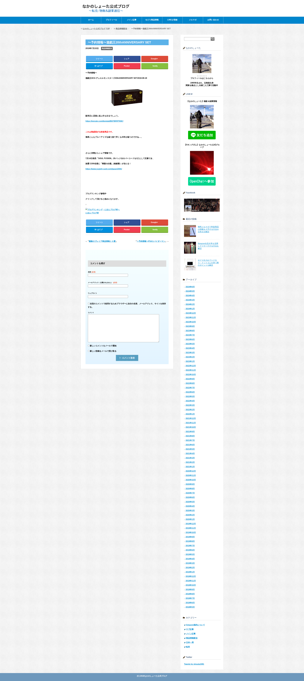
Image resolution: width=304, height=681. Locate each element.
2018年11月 (191, 581)
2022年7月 (190, 388)
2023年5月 (190, 344)
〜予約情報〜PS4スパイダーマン (151, 241)
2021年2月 (190, 462)
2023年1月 (190, 361)
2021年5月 (190, 449)
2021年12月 (191, 418)
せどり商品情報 (152, 20)
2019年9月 (190, 537)
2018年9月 (190, 590)
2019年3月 (190, 563)
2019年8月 (190, 541)
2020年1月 (190, 519)
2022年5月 (190, 396)
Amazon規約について (195, 625)
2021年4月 (190, 453)
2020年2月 (190, 515)
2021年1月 (190, 467)
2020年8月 (190, 489)
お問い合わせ (213, 20)
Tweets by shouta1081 (194, 664)
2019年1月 (190, 572)
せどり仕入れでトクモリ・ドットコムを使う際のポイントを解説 (208, 262)
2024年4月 (190, 296)
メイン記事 (131, 20)
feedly (155, 66)
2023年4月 (190, 348)
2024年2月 (190, 304)
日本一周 (190, 642)
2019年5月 (190, 554)
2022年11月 (191, 370)
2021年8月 (190, 436)
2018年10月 (191, 585)
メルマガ (193, 20)
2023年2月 (190, 357)
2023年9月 (190, 326)
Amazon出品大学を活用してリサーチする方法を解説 (208, 245)
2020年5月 (190, 502)
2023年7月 (190, 335)
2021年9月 (190, 432)
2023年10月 (191, 322)
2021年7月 (190, 440)
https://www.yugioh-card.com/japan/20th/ (104, 169)
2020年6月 (190, 497)
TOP (96, 29)
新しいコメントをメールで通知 (103, 346)
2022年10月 (191, 375)
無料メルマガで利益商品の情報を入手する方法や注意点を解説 (208, 229)
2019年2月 (190, 568)
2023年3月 (190, 353)
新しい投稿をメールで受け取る (103, 351)
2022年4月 (190, 401)
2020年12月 (191, 471)
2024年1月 (190, 309)
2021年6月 (190, 445)
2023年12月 (191, 313)
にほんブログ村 (92, 213)
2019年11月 (191, 528)
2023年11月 (191, 317)
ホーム (91, 20)
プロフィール (111, 20)
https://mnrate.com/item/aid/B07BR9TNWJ (104, 121)
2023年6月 (190, 339)
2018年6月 (190, 603)
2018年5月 (190, 607)
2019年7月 (190, 546)
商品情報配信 (107, 48)
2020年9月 (190, 484)
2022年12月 (191, 366)
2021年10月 (191, 427)
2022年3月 (190, 405)
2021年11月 (191, 423)
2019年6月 (190, 550)
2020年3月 (190, 511)
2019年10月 (191, 532)
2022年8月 (190, 383)
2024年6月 (190, 287)
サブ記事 (190, 629)
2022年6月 (190, 392)
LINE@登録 (172, 20)
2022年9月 (190, 379)
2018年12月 (191, 576)
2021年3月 (190, 458)
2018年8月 (190, 594)
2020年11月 (191, 475)
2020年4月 (190, 506)
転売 (188, 647)
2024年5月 (190, 291)
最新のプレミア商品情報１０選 (102, 241)
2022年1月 (190, 414)
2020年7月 (190, 493)
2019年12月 (191, 524)
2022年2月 (190, 410)
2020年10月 (191, 480)
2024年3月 (190, 300)
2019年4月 (190, 559)
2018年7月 (190, 598)
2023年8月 (190, 331)
